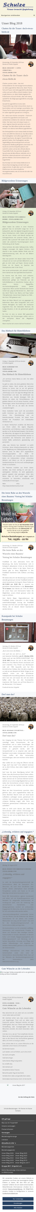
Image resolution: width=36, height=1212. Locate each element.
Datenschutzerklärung (15, 1189)
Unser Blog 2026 (8, 1153)
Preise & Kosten (7, 1129)
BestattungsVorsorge (9, 1136)
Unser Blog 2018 (8, 1163)
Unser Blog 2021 (21, 1158)
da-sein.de (23, 171)
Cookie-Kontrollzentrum (10, 1193)
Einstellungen (18, 1203)
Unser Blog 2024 (8, 1156)
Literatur (5, 1140)
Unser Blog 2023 (21, 1156)
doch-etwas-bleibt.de (20, 163)
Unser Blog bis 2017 (22, 1163)
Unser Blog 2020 (8, 1160)
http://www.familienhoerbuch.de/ (13, 486)
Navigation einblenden (10, 15)
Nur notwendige (18, 1199)
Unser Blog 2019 (21, 1160)
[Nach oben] (33, 1092)
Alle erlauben (18, 1208)
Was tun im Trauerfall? (10, 1123)
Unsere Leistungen (8, 1126)
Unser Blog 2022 (8, 1158)
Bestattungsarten (8, 1147)
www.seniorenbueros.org (11, 961)
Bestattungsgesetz (8, 1150)
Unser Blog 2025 (21, 1153)
